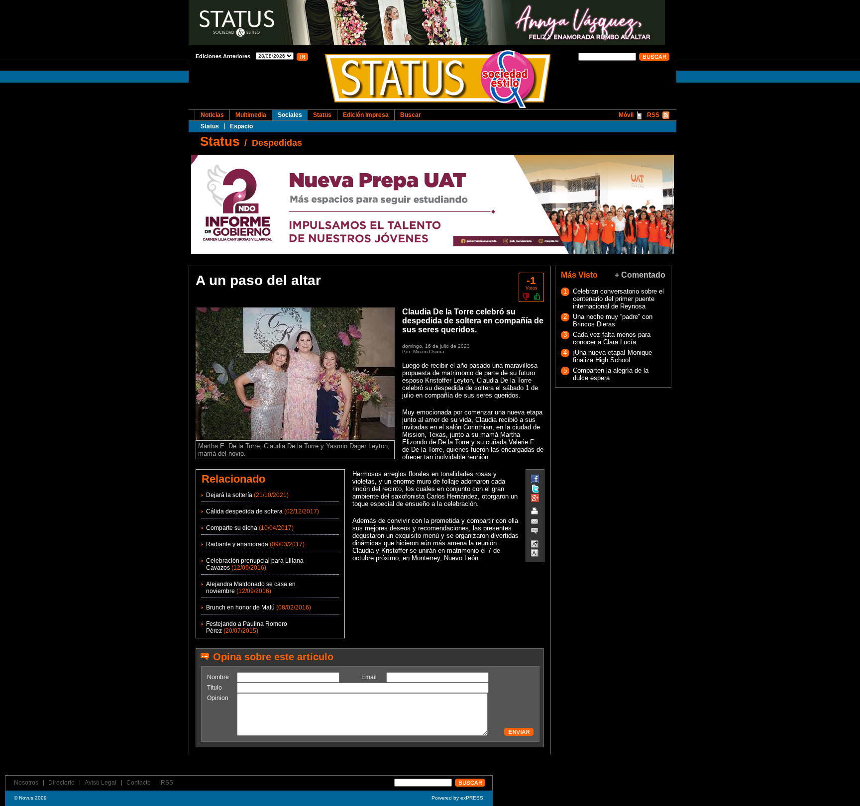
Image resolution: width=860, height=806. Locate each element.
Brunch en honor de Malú (240, 607)
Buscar (410, 114)
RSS (653, 114)
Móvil (626, 114)
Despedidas (277, 143)
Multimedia (250, 114)
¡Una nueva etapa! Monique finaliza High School (612, 356)
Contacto (138, 782)
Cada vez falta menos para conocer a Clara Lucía (611, 338)
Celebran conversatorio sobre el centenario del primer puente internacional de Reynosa (618, 299)
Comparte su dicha (231, 527)
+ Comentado (640, 275)
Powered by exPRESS (457, 798)
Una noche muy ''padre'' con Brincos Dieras (612, 320)
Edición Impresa (366, 114)
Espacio (241, 126)
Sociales (290, 114)
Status (210, 126)
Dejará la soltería (229, 495)
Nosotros (26, 782)
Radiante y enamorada (237, 544)
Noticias (212, 114)
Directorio (61, 782)
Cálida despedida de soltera (244, 511)
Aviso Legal (100, 782)
